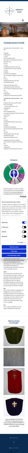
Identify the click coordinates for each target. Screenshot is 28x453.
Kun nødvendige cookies (14, 255)
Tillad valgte (14, 251)
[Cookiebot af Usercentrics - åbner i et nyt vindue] (20, 197)
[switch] (24, 227)
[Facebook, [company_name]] (14, 442)
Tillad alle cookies (14, 247)
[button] (14, 20)
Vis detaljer (20, 242)
